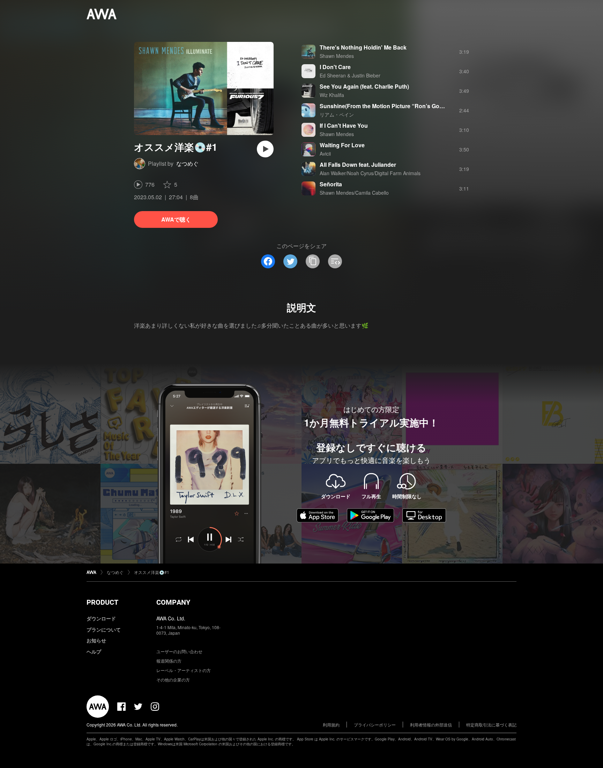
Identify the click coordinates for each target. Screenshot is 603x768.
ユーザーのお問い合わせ (179, 651)
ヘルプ (94, 651)
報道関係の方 (168, 661)
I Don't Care (335, 67)
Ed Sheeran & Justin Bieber (350, 75)
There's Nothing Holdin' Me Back (363, 47)
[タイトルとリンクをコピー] (313, 261)
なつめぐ (187, 163)
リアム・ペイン (337, 114)
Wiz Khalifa (332, 94)
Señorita (331, 184)
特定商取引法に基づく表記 (491, 725)
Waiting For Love (342, 145)
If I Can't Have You (344, 125)
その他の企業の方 (173, 680)
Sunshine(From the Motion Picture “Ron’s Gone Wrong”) (395, 106)
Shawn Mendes (337, 55)
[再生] (265, 149)
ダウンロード (101, 618)
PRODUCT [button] (102, 602)
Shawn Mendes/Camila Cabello (354, 192)
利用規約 (331, 725)
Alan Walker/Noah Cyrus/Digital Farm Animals (370, 173)
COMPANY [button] (173, 602)
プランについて (104, 629)
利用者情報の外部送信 (431, 725)
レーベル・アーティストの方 (183, 670)
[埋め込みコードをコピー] (335, 261)
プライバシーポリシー (375, 725)
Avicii (325, 153)
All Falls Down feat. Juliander (358, 165)
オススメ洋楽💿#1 (151, 572)
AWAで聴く (176, 219)
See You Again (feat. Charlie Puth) (364, 86)
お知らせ (96, 640)
